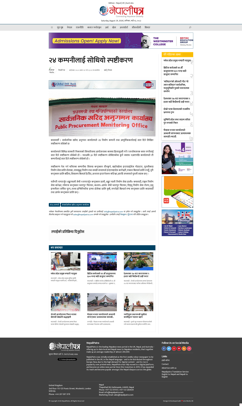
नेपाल (69, 27)
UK (123, 3)
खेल (114, 27)
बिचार (147, 27)
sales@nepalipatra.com (83, 214)
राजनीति (80, 27)
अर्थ (106, 27)
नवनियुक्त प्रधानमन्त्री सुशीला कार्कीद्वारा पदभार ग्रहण (135, 316)
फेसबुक (123, 214)
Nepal (118, 3)
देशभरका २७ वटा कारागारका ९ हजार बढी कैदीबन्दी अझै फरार (136, 275)
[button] (52, 27)
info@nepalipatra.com (113, 211)
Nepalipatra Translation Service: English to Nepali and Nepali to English (175, 374)
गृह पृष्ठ (60, 27)
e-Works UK (189, 401)
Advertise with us (169, 368)
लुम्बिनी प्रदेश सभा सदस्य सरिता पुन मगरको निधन (177, 121)
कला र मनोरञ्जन (94, 27)
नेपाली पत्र (61, 70)
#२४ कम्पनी (54, 205)
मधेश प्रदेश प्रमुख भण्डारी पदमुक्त (64, 274)
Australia (129, 3)
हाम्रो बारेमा (166, 360)
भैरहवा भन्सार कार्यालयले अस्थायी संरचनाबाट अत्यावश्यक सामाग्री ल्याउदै (101, 317)
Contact (165, 364)
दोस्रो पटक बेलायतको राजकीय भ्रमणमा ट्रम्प (177, 111)
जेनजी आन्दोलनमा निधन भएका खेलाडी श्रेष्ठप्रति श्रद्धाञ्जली (63, 316)
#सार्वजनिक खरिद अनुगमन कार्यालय (75, 205)
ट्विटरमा (130, 214)
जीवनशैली (136, 27)
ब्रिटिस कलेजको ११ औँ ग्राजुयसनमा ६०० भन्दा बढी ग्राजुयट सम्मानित (101, 275)
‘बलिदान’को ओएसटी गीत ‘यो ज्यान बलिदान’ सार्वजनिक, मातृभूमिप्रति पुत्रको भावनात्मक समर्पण (176, 86)
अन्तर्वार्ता (124, 27)
